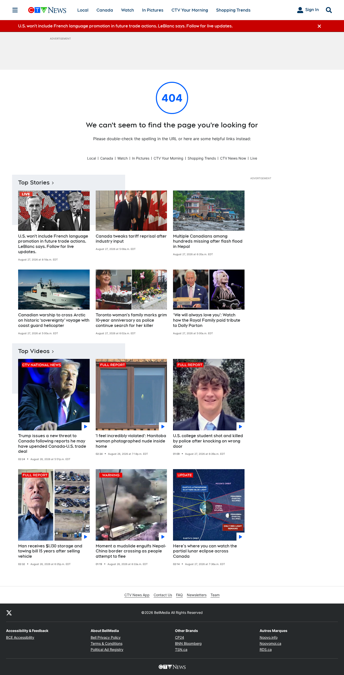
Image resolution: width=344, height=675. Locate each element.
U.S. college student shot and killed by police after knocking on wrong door (208, 441)
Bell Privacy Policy (106, 637)
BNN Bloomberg (188, 643)
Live (253, 158)
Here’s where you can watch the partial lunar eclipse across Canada (205, 551)
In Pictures (152, 10)
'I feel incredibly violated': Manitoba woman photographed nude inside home (131, 441)
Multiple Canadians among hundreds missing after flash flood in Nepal (208, 241)
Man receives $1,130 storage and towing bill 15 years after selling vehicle (50, 551)
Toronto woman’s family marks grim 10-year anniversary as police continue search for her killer (131, 320)
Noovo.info (269, 637)
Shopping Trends (233, 10)
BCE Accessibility (20, 637)
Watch (127, 10)
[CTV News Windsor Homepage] (47, 10)
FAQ (179, 595)
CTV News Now (233, 158)
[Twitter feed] (9, 613)
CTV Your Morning (189, 10)
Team (215, 595)
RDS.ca (266, 649)
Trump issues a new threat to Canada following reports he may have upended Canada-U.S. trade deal (52, 443)
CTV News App (137, 595)
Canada (104, 10)
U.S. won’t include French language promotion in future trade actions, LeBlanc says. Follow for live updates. (53, 244)
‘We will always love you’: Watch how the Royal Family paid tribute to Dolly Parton (206, 320)
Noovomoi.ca (270, 643)
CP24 (179, 637)
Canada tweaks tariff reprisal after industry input (131, 239)
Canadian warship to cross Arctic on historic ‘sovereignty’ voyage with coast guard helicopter (53, 320)
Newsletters (197, 595)
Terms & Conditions (106, 643)
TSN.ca (181, 649)
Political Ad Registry (107, 649)
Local (82, 10)
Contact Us (163, 595)
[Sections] (15, 10)
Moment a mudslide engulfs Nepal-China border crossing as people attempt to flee (131, 551)
